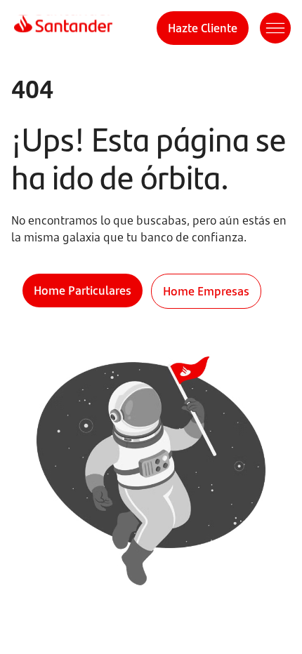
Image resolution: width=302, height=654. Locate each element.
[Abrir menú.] (275, 28)
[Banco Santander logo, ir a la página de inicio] (63, 28)
